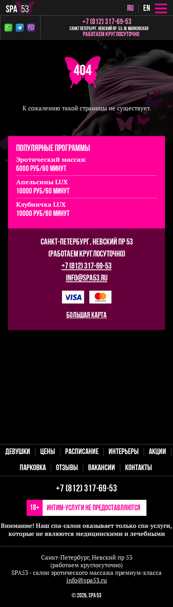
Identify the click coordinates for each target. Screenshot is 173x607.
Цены (47, 452)
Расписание (82, 452)
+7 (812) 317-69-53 (86, 266)
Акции (157, 452)
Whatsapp (10, 28)
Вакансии (101, 468)
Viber (32, 28)
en (146, 8)
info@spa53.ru (86, 278)
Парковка (33, 468)
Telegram (21, 28)
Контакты (138, 468)
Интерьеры (124, 452)
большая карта (86, 316)
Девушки (17, 452)
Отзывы (67, 468)
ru (130, 8)
